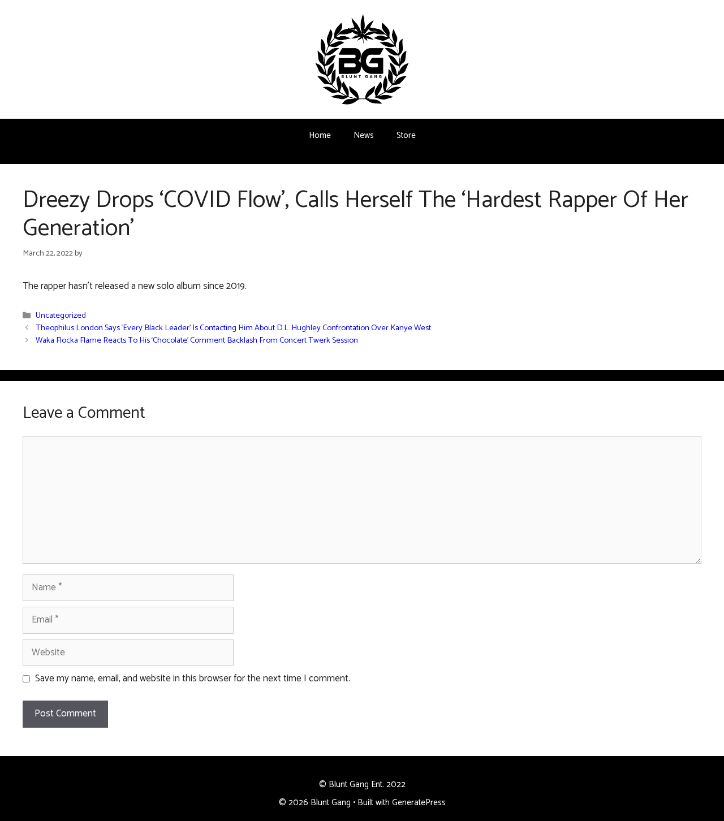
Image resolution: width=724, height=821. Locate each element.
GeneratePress (419, 803)
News (364, 135)
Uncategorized (61, 316)
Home (320, 135)
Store (406, 135)
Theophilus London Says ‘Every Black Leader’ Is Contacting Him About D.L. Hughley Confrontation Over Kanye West (233, 328)
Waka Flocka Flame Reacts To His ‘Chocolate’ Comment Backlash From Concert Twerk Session (197, 341)
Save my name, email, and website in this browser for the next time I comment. (192, 679)
